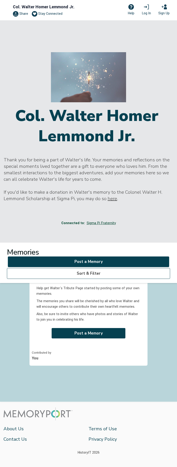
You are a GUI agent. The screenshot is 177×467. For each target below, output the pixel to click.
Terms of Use (102, 429)
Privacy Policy (102, 439)
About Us (13, 429)
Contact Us (15, 439)
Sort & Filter (88, 273)
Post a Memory (88, 261)
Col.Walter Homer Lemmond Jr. (43, 7)
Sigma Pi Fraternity (101, 223)
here (112, 199)
